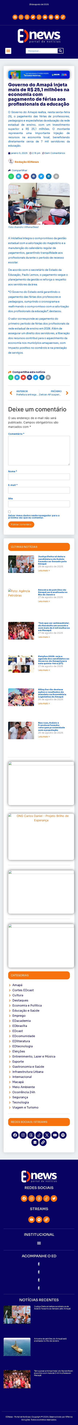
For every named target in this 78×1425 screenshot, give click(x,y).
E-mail (13, 485)
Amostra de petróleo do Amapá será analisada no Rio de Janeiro (52, 592)
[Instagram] (21, 17)
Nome (12, 471)
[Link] (62, 17)
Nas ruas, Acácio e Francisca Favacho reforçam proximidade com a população (51, 726)
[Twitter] (33, 17)
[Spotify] (51, 17)
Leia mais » (44, 570)
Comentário (16, 434)
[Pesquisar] (60, 50)
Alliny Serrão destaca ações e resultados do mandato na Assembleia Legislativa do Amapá (52, 693)
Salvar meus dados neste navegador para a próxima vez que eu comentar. (33, 516)
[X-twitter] (47, 1135)
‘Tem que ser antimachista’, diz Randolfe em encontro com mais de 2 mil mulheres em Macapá (54, 627)
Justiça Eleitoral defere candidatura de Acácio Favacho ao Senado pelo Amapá (52, 560)
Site (10, 499)
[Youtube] (45, 17)
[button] (8, 51)
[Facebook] (15, 17)
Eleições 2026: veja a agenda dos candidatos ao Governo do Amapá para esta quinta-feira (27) (53, 660)
